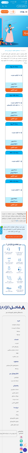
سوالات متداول (15, 396)
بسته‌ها (18, 331)
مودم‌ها (18, 335)
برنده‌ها (16, 369)
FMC (17, 353)
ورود (11, 11)
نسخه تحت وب (14, 381)
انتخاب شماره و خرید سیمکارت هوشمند (14, 236)
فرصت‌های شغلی (14, 425)
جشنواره (16, 362)
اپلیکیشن (16, 377)
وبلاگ (17, 415)
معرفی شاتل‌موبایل (14, 418)
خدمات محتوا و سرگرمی (13, 350)
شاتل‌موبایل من (13, 374)
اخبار (17, 411)
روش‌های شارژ (15, 347)
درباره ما (16, 408)
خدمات (16, 340)
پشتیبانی (15, 386)
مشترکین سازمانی (21, 6)
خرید (18, 321)
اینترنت (16, 343)
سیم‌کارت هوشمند (16, 325)
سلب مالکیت (15, 357)
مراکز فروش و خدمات (12, 2)
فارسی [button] (5, 2)
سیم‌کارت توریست (16, 328)
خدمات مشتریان (14, 389)
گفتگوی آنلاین (15, 403)
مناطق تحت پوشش (24, 2)
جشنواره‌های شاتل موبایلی (12, 365)
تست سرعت (15, 399)
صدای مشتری (15, 393)
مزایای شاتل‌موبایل (14, 421)
